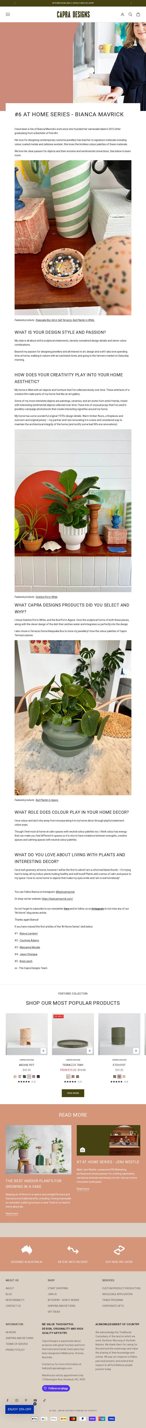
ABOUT (10, 1288)
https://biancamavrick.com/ (57, 898)
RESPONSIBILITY (15, 1300)
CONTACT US (13, 1305)
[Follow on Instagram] (17, 1400)
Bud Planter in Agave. (47, 800)
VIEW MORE (73, 1093)
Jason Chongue (28, 954)
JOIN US (52, 1294)
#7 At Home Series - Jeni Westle (108, 1162)
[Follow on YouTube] (35, 1400)
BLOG (9, 1294)
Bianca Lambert (29, 933)
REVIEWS (11, 1332)
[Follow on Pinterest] (26, 1400)
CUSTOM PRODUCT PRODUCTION (121, 1288)
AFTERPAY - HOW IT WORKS (63, 1300)
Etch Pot (119, 1065)
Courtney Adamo (29, 940)
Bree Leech (26, 961)
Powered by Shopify (85, 1411)
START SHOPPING (58, 1288)
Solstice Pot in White (46, 597)
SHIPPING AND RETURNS (61, 1305)
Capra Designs (27, 1060)
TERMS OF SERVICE (17, 1344)
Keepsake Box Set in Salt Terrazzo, (54, 320)
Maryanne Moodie (30, 947)
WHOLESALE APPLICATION (117, 1294)
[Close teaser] (35, 1404)
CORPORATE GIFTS (113, 1305)
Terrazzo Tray (73, 1065)
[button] (19, 1409)
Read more (12, 1213)
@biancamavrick (65, 891)
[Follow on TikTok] (44, 1400)
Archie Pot (26, 1065)
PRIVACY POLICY (15, 1349)
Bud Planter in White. (84, 320)
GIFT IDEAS (54, 1311)
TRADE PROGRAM (112, 1300)
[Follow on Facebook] (7, 1400)
